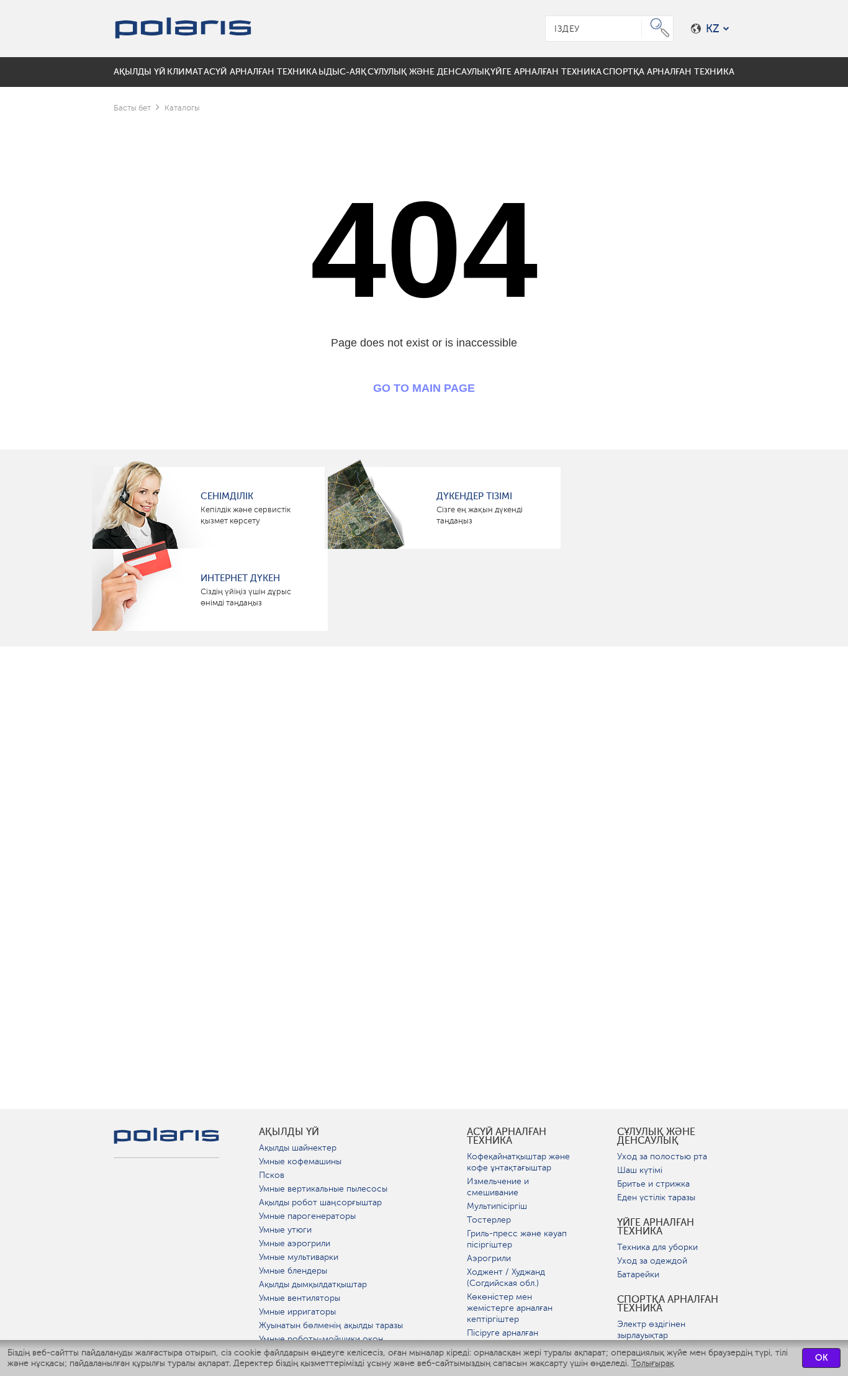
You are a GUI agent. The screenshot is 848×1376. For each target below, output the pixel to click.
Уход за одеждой (652, 1261)
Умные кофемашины (300, 1161)
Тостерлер (489, 1220)
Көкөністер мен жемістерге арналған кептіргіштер (510, 1308)
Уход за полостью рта (662, 1156)
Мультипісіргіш (497, 1206)
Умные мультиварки (298, 1257)
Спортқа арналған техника (667, 1304)
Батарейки (638, 1274)
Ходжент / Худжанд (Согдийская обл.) (506, 1277)
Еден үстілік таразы (656, 1197)
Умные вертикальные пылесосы (323, 1189)
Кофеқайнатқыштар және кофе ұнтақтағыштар (518, 1162)
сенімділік (227, 496)
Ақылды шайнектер (297, 1148)
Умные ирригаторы (297, 1311)
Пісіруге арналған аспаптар (502, 1338)
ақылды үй (289, 1132)
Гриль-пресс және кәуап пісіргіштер (517, 1239)
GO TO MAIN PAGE (424, 388)
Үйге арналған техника (655, 1227)
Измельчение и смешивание (498, 1187)
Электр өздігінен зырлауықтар (651, 1330)
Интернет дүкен (240, 578)
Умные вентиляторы (299, 1298)
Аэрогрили (489, 1258)
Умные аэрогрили (294, 1243)
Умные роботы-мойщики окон (321, 1339)
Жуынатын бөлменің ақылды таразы (331, 1325)
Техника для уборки (657, 1247)
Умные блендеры (293, 1270)
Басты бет (132, 108)
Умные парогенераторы (307, 1216)
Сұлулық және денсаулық (656, 1136)
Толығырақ (652, 1363)
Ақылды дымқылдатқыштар (313, 1284)
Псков (271, 1175)
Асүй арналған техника (506, 1136)
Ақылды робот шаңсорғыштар (320, 1202)
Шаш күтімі (639, 1170)
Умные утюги (285, 1229)
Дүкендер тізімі (474, 496)
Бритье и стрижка (653, 1184)
